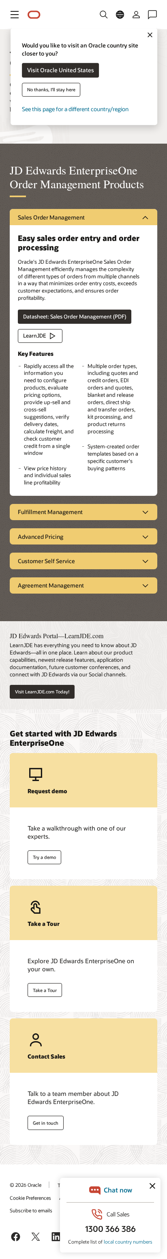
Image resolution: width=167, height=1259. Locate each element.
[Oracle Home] (34, 15)
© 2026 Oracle (25, 1185)
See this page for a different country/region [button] (75, 109)
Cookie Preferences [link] (30, 1197)
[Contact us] (152, 14)
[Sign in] (136, 14)
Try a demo (44, 857)
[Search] (104, 14)
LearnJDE (34, 335)
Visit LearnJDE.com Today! (42, 692)
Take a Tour (45, 990)
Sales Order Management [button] (51, 217)
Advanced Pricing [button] (40, 536)
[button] (14, 14)
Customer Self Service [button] (46, 560)
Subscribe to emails (31, 1210)
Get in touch (45, 1123)
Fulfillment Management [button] (50, 511)
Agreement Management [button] (51, 585)
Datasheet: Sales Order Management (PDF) (74, 316)
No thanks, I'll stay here (51, 90)
